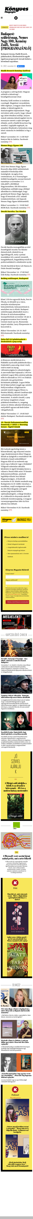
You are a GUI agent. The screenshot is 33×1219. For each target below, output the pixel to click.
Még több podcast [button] (15, 1097)
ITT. (10, 142)
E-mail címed (10, 574)
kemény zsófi (29, 27)
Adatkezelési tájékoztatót (13, 594)
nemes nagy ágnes (21, 27)
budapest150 (17, 25)
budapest (11, 25)
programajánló (13, 27)
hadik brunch (23, 25)
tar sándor (12, 29)
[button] (2, 17)
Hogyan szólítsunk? (12, 580)
